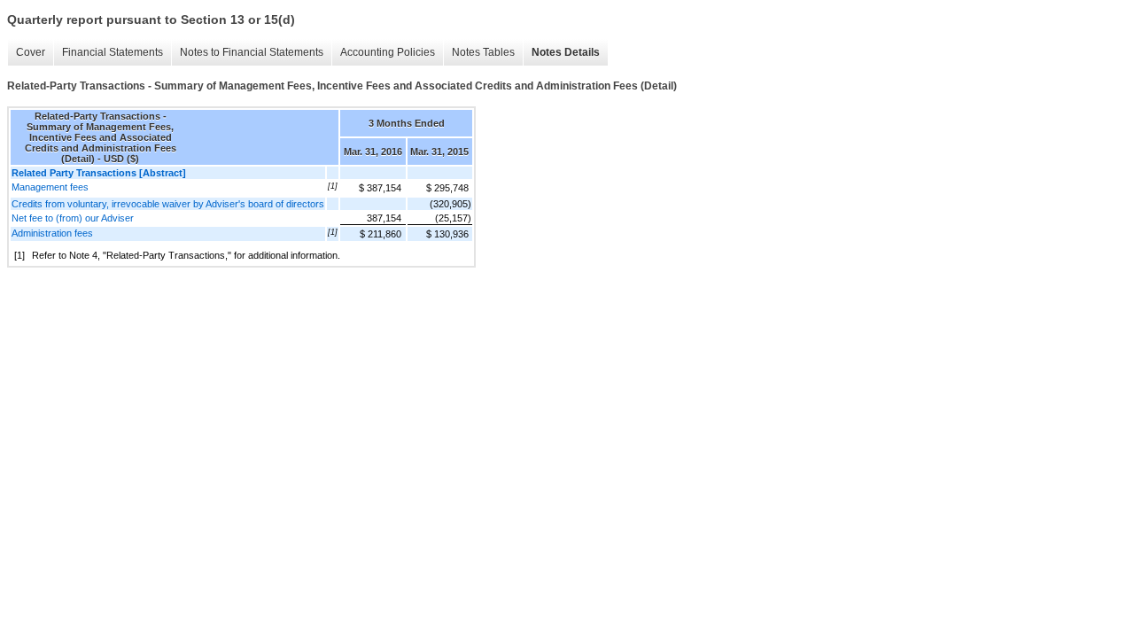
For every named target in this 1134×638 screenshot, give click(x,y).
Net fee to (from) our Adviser (73, 218)
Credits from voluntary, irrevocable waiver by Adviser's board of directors (168, 203)
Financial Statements (112, 52)
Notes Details (566, 52)
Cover (30, 52)
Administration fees (52, 233)
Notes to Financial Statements (251, 52)
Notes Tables (483, 52)
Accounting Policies (387, 52)
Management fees (50, 187)
